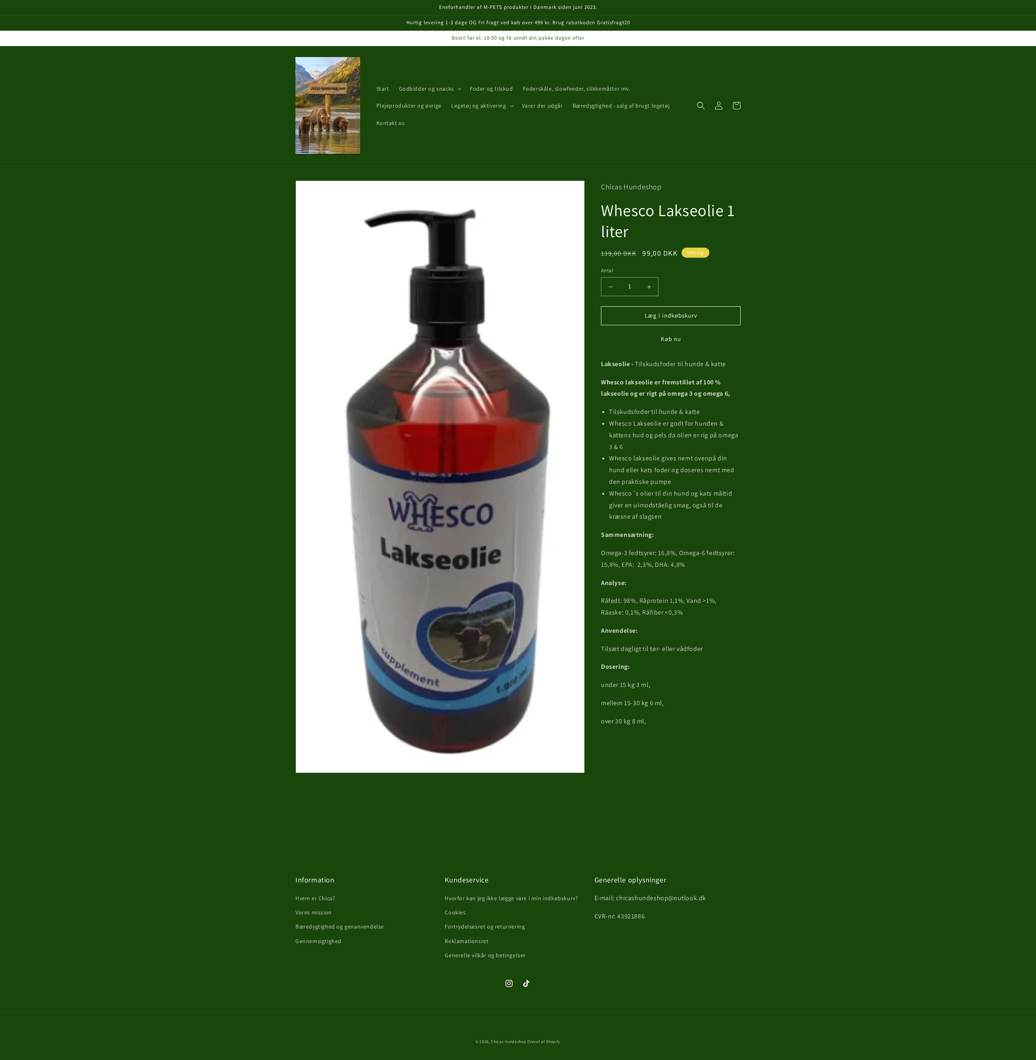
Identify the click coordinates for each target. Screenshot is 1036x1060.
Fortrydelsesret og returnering (485, 926)
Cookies (455, 912)
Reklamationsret (466, 941)
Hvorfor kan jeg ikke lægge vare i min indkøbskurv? (511, 898)
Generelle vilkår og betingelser (485, 955)
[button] (429, 88)
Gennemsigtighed (318, 941)
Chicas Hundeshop (508, 1041)
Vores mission (313, 912)
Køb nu (671, 339)
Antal (607, 270)
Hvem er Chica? (315, 898)
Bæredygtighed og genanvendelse (339, 926)
